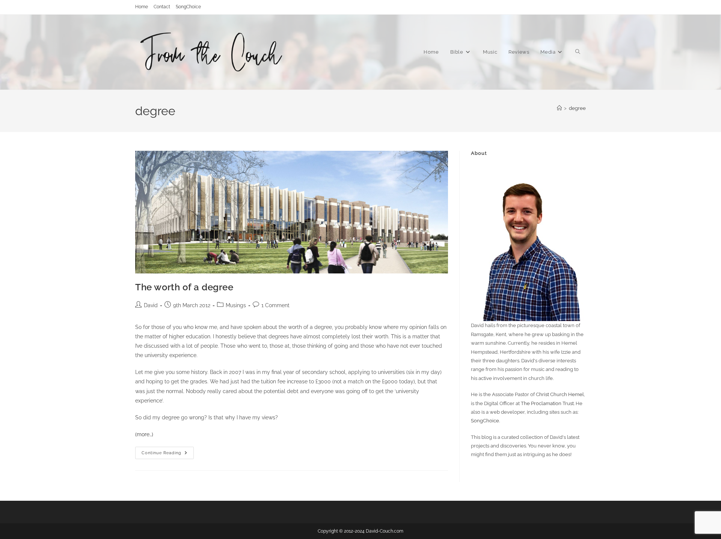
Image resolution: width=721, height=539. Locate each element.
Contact (162, 6)
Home (141, 6)
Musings (236, 305)
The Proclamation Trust (547, 403)
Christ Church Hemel (560, 394)
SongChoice (188, 6)
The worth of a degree (184, 287)
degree (577, 108)
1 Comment (275, 305)
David (151, 305)
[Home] (559, 108)
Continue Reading (168, 454)
